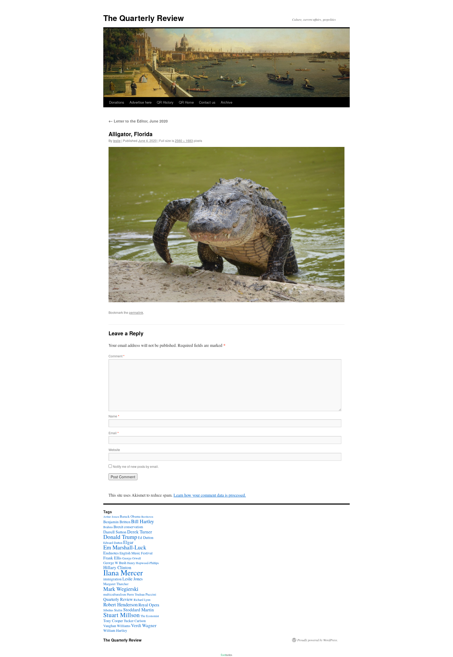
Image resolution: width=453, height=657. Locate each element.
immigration (112, 579)
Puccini (150, 594)
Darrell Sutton (114, 531)
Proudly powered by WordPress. (317, 640)
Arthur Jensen (111, 516)
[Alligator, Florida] (226, 224)
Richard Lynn (142, 600)
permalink (136, 312)
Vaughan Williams (116, 625)
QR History (165, 102)
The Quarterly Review (143, 17)
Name (114, 416)
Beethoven (147, 516)
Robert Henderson (120, 604)
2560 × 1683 (184, 140)
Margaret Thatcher (115, 584)
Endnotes (111, 552)
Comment (117, 356)
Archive (226, 102)
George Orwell (131, 558)
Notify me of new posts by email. (136, 466)
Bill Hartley (142, 521)
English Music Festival (136, 553)
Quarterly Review (118, 599)
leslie (117, 140)
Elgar (128, 542)
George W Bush (114, 562)
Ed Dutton (145, 537)
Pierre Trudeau (136, 594)
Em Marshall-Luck (124, 547)
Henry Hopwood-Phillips (143, 563)
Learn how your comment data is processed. (210, 495)
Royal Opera (148, 605)
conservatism (133, 526)
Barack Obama (130, 516)
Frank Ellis (112, 557)
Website (114, 449)
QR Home (186, 102)
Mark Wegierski (120, 588)
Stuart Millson (121, 615)
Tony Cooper (113, 620)
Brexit (118, 526)
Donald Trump (120, 537)
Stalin (118, 610)
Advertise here (141, 102)
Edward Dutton (112, 543)
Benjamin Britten (116, 521)
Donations (116, 102)
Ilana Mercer (123, 572)
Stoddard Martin (138, 610)
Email (114, 433)
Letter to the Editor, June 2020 (138, 121)
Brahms (108, 527)
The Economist (150, 616)
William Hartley (115, 630)
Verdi (136, 625)
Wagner (149, 625)
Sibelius (108, 610)
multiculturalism (114, 594)
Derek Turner (139, 532)
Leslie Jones (132, 579)
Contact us (207, 102)
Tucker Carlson (135, 620)
